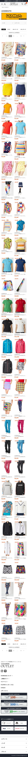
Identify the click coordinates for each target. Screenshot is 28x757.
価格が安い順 (15, 29)
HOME (3, 7)
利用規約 (3, 687)
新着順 (8, 29)
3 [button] (13, 36)
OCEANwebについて (6, 675)
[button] (3, 36)
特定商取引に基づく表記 (7, 684)
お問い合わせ (4, 690)
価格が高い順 (23, 29)
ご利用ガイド (4, 678)
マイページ (4, 681)
